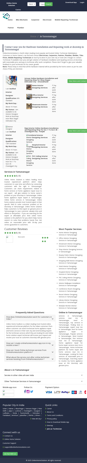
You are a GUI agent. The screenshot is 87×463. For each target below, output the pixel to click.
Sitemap (50, 425)
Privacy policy (52, 419)
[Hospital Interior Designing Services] (30, 149)
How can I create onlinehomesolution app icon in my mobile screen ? (28, 344)
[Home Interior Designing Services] (29, 87)
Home (33, 36)
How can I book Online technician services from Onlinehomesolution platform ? (26, 351)
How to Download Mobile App (58, 422)
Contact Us (8, 436)
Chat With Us (11, 454)
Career (49, 408)
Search (48, 4)
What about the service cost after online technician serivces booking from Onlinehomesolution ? (27, 358)
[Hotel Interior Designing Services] (30, 138)
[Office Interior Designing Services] (29, 96)
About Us (50, 412)
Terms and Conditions (55, 415)
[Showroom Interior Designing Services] (29, 106)
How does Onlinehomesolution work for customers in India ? (29, 318)
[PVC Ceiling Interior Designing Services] (30, 160)
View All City (36, 419)
